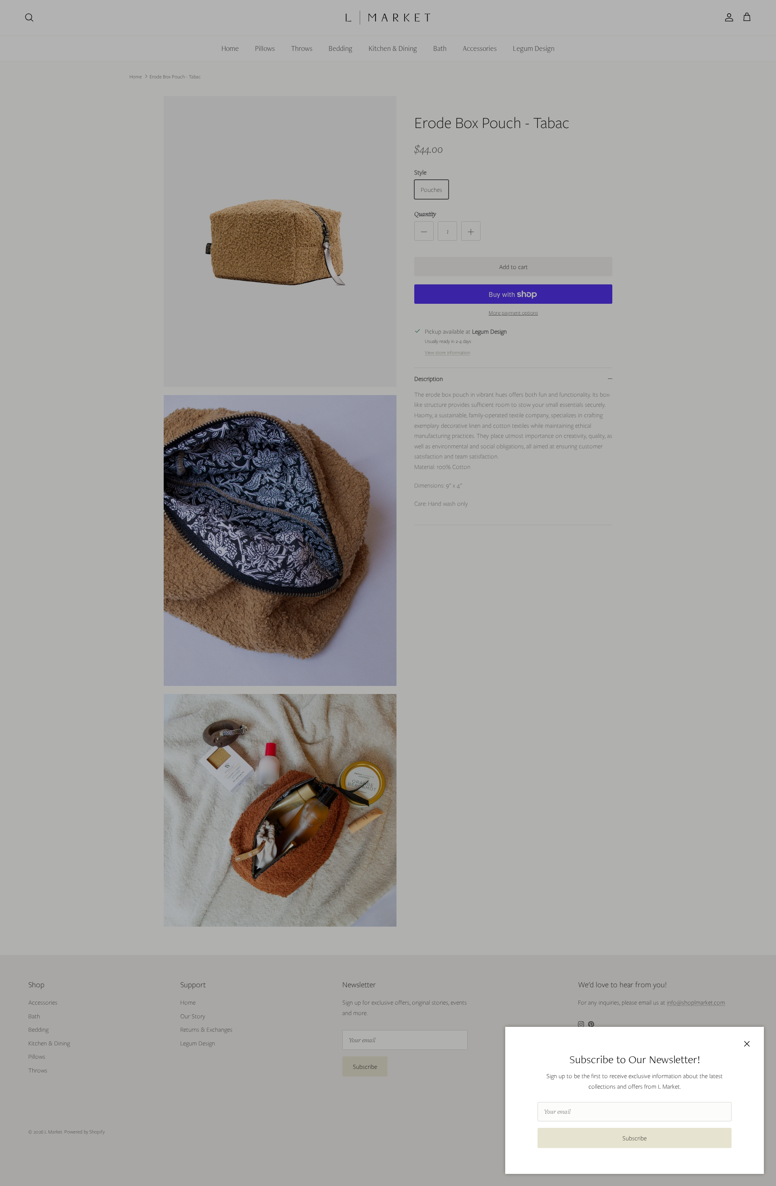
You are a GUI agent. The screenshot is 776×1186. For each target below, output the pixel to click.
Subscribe (634, 1138)
